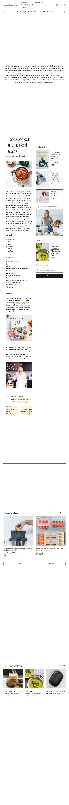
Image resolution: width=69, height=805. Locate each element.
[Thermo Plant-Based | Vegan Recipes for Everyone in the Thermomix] (42, 159)
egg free (21, 396)
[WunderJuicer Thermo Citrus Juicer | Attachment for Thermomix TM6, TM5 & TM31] (18, 531)
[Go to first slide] (65, 12)
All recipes (62, 665)
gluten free (14, 399)
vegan (29, 402)
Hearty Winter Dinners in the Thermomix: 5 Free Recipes (12, 693)
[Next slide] (65, 542)
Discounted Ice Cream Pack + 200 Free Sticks (49, 548)
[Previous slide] (4, 12)
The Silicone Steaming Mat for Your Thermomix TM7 (55, 692)
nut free (13, 402)
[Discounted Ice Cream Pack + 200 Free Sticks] (51, 531)
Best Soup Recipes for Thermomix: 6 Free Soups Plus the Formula (55, 252)
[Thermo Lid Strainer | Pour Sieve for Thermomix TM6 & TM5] (42, 179)
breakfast (13, 396)
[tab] (33, 566)
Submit (49, 276)
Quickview (18, 563)
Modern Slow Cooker (20, 303)
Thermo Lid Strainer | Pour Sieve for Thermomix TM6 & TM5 (55, 177)
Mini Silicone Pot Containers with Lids (55, 194)
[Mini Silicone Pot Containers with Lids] (42, 196)
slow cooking (21, 402)
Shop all (62, 513)
